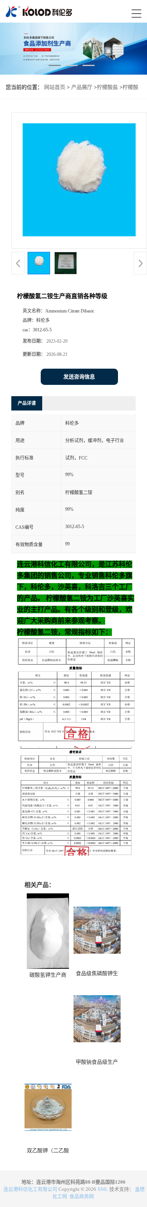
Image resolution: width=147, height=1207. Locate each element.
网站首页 (54, 87)
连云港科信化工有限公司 (30, 1189)
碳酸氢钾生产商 (47, 975)
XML (102, 1189)
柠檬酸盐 (107, 87)
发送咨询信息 (79, 377)
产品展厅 (81, 87)
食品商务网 (81, 1196)
